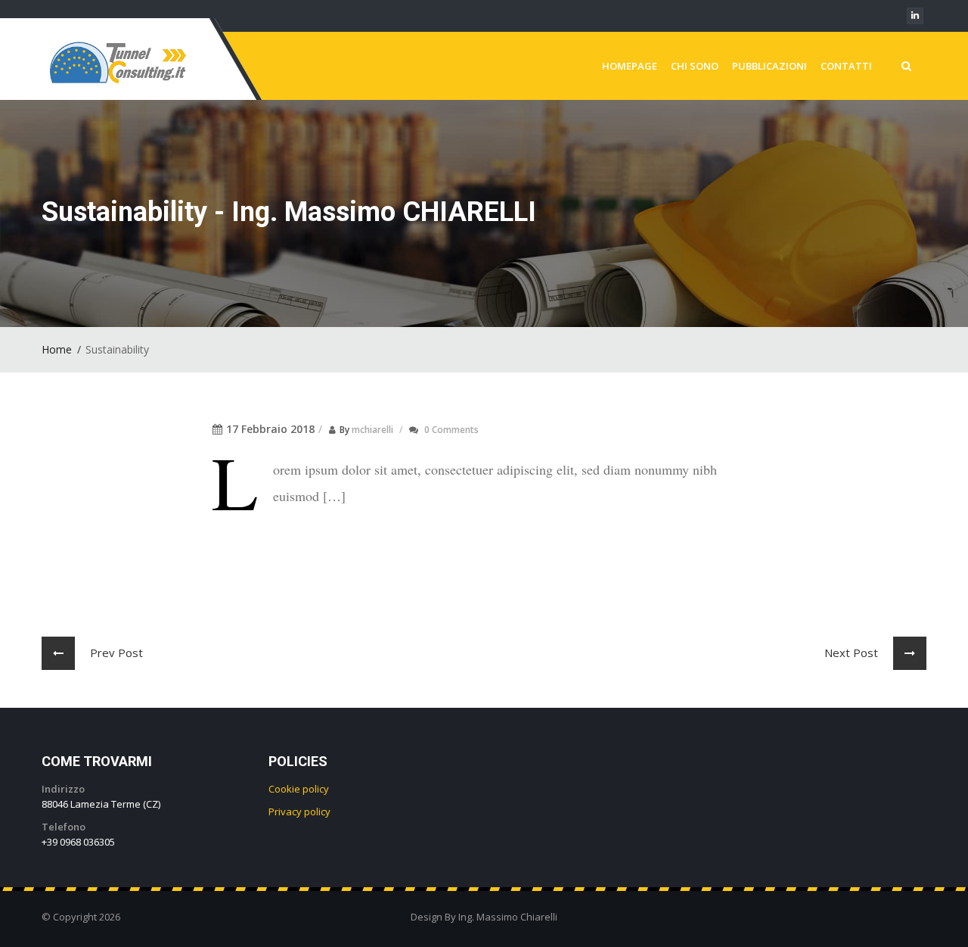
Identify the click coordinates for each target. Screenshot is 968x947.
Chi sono (694, 66)
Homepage (629, 66)
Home (57, 349)
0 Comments (451, 429)
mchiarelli (372, 429)
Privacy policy (299, 811)
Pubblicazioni (769, 66)
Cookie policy (298, 789)
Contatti (846, 66)
